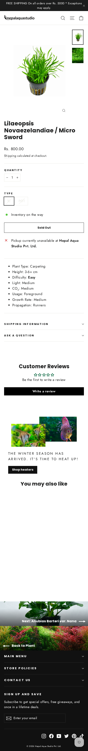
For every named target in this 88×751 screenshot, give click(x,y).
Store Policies (20, 668)
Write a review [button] (44, 391)
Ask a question (19, 335)
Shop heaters (22, 470)
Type (8, 193)
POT (22, 201)
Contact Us (17, 680)
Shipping (10, 156)
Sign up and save (23, 694)
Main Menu (15, 656)
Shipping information (26, 324)
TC (9, 201)
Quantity (13, 170)
